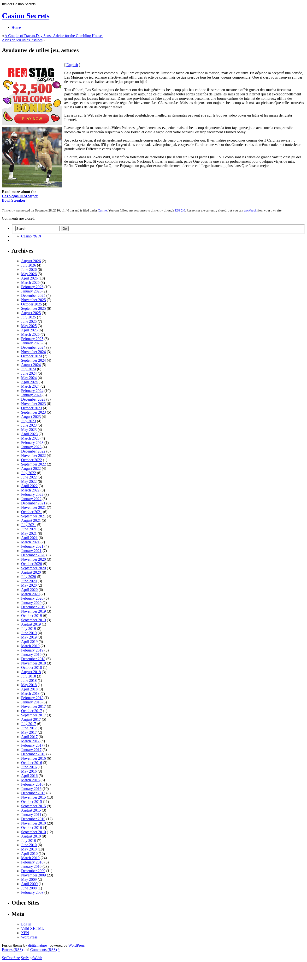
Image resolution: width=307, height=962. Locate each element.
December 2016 (33, 754)
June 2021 (29, 529)
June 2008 (29, 888)
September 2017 (33, 715)
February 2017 (32, 745)
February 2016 (32, 784)
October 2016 (31, 763)
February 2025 (32, 339)
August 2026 (31, 261)
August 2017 (31, 719)
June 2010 (29, 845)
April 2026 (29, 278)
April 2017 (29, 737)
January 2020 (31, 603)
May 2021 (29, 533)
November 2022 (33, 455)
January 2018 (31, 702)
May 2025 (29, 326)
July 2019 (28, 629)
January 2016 (31, 789)
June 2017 (29, 728)
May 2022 (29, 481)
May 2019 (29, 637)
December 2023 (33, 399)
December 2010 (33, 819)
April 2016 (29, 776)
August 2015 (31, 810)
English (72, 65)
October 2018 (31, 667)
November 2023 (33, 404)
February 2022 (32, 494)
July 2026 (28, 265)
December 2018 (33, 659)
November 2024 (33, 352)
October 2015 (31, 802)
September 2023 (33, 412)
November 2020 (33, 559)
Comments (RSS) (43, 950)
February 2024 (32, 391)
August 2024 (31, 365)
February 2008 (32, 892)
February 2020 (32, 598)
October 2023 (31, 408)
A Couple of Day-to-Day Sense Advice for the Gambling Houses (54, 36)
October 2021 (31, 512)
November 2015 (33, 797)
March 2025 (30, 334)
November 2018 (33, 663)
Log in (26, 924)
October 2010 (31, 827)
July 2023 (28, 421)
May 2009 (29, 879)
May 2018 (29, 685)
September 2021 (33, 516)
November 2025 (33, 300)
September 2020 (33, 568)
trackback (250, 210)
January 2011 (31, 815)
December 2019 (33, 607)
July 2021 (28, 525)
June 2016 (29, 767)
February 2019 (32, 650)
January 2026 (31, 291)
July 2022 (28, 473)
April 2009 (29, 884)
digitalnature (37, 945)
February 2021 (32, 546)
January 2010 (31, 866)
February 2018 (32, 698)
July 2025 (28, 317)
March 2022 (30, 490)
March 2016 (30, 780)
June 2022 (29, 477)
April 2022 (29, 486)
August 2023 (31, 417)
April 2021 (29, 538)
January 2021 (31, 551)
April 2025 (29, 330)
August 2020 (31, 572)
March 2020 (30, 594)
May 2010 (29, 849)
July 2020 (28, 577)
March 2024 (30, 386)
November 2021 (33, 507)
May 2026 (29, 274)
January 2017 (31, 750)
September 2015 (33, 806)
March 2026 (30, 282)
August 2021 (31, 520)
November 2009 (33, 875)
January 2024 (31, 395)
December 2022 (33, 451)
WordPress (29, 937)
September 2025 (33, 308)
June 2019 (29, 633)
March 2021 (30, 542)
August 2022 (31, 468)
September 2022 (33, 464)
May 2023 (29, 430)
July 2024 (28, 369)
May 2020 (29, 585)
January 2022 (31, 499)
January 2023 (31, 447)
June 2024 (29, 373)
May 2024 (29, 378)
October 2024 (31, 356)
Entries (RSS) (12, 950)
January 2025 (31, 343)
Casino (102, 210)
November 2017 (33, 706)
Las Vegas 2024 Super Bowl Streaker (20, 198)
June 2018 (29, 680)
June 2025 (29, 321)
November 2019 (33, 611)
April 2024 (29, 382)
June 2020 (29, 581)
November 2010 (33, 823)
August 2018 (31, 672)
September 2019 (33, 620)
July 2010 (28, 840)
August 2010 (31, 836)
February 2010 (32, 862)
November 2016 (33, 758)
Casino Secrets (25, 15)
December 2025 (33, 295)
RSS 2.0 (180, 210)
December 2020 (33, 555)
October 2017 (31, 711)
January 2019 (31, 654)
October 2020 (31, 564)
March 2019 (30, 646)
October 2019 (31, 616)
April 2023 (29, 434)
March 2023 (30, 438)
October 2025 (31, 304)
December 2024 (33, 347)
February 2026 (32, 287)
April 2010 (29, 853)
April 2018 (29, 689)
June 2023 (29, 425)
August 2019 (31, 624)
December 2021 (33, 503)
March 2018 (30, 693)
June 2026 (29, 269)
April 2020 (29, 590)
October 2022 (31, 460)
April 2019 (29, 641)
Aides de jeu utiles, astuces (22, 40)
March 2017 (30, 741)
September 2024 (33, 360)
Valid (32, 928)
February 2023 (32, 443)
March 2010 (30, 858)
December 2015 (33, 793)
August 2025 (31, 313)
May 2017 (29, 732)
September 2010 (33, 832)
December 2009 (33, 871)
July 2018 (28, 676)
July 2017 (28, 724)
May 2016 (29, 771)
